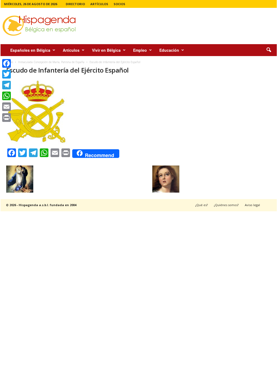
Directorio (75, 4)
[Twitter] (6, 74)
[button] (269, 50)
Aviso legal (252, 205)
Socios (119, 4)
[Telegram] (6, 85)
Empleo (140, 50)
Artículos (99, 4)
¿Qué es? (201, 205)
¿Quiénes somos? (226, 205)
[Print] (6, 117)
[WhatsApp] (6, 95)
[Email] (6, 106)
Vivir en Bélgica (106, 50)
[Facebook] (6, 63)
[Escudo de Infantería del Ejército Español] (92, 112)
